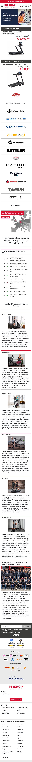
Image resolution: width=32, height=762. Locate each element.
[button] (2, 13)
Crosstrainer (6, 307)
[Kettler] (16, 143)
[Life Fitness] (16, 151)
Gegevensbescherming (22, 707)
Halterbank (6, 428)
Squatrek (19, 743)
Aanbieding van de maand (12, 54)
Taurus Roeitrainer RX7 (16, 272)
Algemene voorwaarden (8, 707)
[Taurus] (16, 182)
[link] (16, 214)
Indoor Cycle (6, 735)
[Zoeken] (25, 6)
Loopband (5, 471)
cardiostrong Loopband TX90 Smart (18, 288)
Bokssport (5, 738)
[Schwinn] (16, 174)
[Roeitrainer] (16, 353)
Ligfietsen (19, 738)
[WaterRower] (16, 190)
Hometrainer (6, 386)
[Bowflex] (16, 104)
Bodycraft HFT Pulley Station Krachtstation (18, 268)
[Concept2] (16, 119)
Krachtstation (7, 510)
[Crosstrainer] (16, 315)
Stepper (4, 743)
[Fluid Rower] (16, 127)
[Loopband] (16, 479)
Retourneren (5, 716)
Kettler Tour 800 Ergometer (17, 284)
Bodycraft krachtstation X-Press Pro (19, 263)
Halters (19, 735)
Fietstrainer (20, 740)
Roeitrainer (6, 345)
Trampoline (20, 729)
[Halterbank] (16, 435)
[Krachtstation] (16, 518)
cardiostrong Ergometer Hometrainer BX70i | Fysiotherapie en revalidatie (17, 251)
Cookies (4, 710)
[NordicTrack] (16, 167)
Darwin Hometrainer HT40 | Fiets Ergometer (17, 280)
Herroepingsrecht (21, 713)
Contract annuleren (16, 699)
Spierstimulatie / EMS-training (8, 752)
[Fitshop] (10, 6)
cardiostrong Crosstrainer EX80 (18, 256)
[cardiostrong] (16, 112)
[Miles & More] (16, 677)
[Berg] (16, 88)
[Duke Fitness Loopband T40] (16, 72)
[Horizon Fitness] (16, 135)
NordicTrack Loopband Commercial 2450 (12, 26)
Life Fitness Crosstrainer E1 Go (18, 259)
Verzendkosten (5, 713)
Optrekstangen (21, 749)
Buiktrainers (20, 746)
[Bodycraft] (16, 96)
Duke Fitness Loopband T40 (14, 57)
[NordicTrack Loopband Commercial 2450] (16, 42)
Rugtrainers (5, 749)
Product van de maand (11, 22)
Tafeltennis (5, 732)
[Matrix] (16, 159)
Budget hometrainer (7, 740)
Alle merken (5, 757)
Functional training (7, 746)
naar (6, 694)
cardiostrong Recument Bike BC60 (18, 275)
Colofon (19, 710)
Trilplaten (19, 752)
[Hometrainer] (16, 394)
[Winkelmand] (30, 6)
